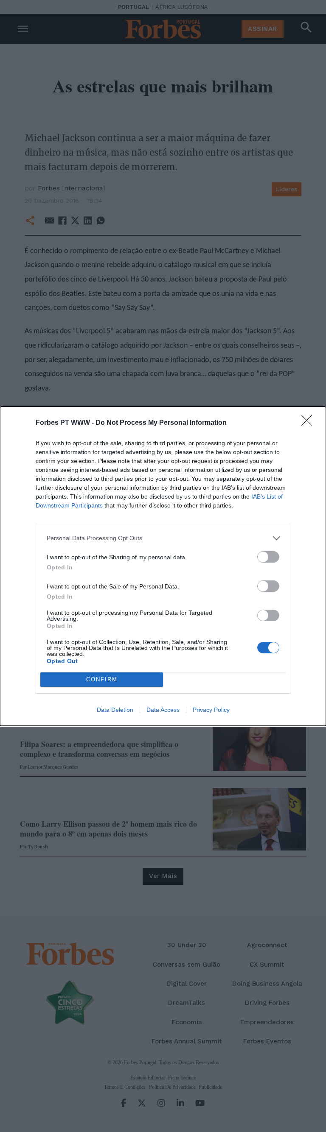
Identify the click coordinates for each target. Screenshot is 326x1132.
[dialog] (163, 566)
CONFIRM (102, 679)
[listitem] (163, 538)
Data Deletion (115, 709)
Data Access (163, 709)
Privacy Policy (211, 709)
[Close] (309, 423)
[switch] (268, 557)
